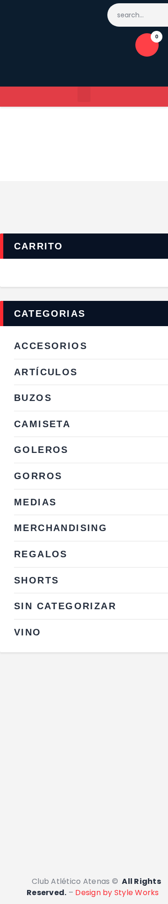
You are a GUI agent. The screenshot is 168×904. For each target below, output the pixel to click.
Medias (35, 502)
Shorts (36, 580)
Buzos (33, 398)
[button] (84, 94)
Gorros (38, 476)
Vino (28, 632)
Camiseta (42, 424)
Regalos (41, 554)
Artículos (46, 372)
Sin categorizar (65, 606)
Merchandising (60, 528)
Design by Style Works (118, 892)
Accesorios (50, 346)
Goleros (41, 450)
